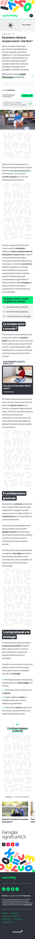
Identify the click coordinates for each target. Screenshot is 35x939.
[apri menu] (31, 15)
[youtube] (12, 889)
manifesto (5, 913)
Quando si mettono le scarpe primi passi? (15, 820)
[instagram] (8, 889)
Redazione (14, 913)
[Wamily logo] (10, 15)
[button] (3, 844)
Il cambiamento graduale (15, 311)
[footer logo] (9, 877)
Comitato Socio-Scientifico (11, 916)
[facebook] (17, 889)
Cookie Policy (18, 919)
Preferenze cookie (8, 922)
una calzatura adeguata (19, 170)
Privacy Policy (6, 919)
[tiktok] (3, 889)
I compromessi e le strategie (17, 316)
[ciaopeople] (17, 931)
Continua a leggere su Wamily (17, 729)
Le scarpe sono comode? (15, 307)
